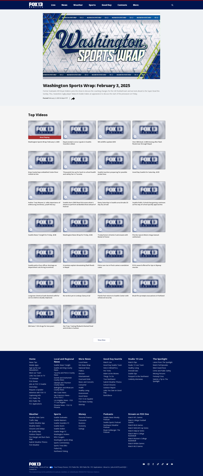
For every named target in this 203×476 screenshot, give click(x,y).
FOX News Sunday (86, 402)
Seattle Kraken (59, 429)
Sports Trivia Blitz (60, 445)
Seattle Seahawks (60, 417)
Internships (33, 387)
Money (82, 414)
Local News (83, 362)
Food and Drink (84, 379)
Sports (57, 414)
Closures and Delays (37, 429)
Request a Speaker (36, 390)
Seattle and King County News (63, 369)
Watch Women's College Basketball (137, 439)
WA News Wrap (84, 365)
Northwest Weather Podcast (110, 426)
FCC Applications (35, 404)
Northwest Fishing (61, 451)
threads (162, 464)
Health (81, 387)
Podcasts (108, 414)
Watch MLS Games (135, 446)
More (136, 5)
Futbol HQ (58, 448)
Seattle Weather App (37, 423)
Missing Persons (159, 373)
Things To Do (108, 376)
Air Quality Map (35, 431)
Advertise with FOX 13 (37, 392)
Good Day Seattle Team (112, 365)
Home (32, 358)
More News (85, 358)
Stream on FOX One (138, 414)
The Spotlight (160, 358)
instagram (148, 464)
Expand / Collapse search (172, 5)
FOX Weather (34, 445)
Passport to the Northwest (138, 376)
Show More (101, 340)
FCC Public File (34, 398)
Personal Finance (85, 417)
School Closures (109, 385)
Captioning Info (35, 395)
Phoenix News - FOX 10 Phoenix (63, 406)
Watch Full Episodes (160, 365)
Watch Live (107, 362)
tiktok (158, 464)
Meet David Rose (159, 368)
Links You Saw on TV (37, 376)
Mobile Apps (34, 365)
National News (84, 368)
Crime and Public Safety (162, 371)
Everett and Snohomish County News (63, 379)
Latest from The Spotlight (162, 362)
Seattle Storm (59, 426)
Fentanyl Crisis (158, 376)
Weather (33, 414)
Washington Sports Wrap (63, 440)
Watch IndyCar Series (136, 431)
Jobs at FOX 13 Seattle (37, 384)
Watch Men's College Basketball (136, 434)
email (172, 464)
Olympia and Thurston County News (62, 384)
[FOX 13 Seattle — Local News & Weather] (37, 5)
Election (82, 373)
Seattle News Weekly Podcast (111, 418)
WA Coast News (60, 392)
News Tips (33, 362)
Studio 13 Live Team (136, 365)
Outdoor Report (109, 387)
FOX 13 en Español (86, 399)
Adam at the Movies (111, 373)
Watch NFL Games (135, 417)
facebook (153, 464)
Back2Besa (107, 395)
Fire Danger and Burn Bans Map (39, 438)
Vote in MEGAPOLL (110, 368)
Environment (83, 393)
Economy (82, 426)
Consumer (82, 385)
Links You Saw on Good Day (112, 391)
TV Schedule (33, 378)
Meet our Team (35, 373)
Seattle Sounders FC (61, 423)
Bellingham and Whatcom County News (64, 388)
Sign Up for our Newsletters (35, 369)
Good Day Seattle (112, 358)
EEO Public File (34, 401)
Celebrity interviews (135, 379)
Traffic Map (33, 420)
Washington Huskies (61, 434)
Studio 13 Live (135, 358)
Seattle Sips (132, 373)
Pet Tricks (107, 371)
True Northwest (109, 379)
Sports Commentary (61, 443)
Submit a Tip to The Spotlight (160, 380)
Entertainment (84, 376)
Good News (83, 396)
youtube (144, 464)
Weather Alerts (34, 426)
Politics (81, 371)
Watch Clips (132, 362)
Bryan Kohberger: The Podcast (111, 431)
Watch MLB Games (135, 425)
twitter (167, 464)
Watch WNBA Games (136, 443)
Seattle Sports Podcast (112, 422)
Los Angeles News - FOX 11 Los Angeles (63, 401)
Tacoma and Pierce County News (64, 374)
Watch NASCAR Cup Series (138, 428)
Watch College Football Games (137, 421)
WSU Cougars (59, 437)
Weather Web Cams (36, 417)
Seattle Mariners (60, 420)
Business (82, 423)
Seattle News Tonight (62, 365)
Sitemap (82, 404)
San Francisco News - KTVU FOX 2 (62, 396)
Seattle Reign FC (60, 431)
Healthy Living (84, 390)
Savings (81, 429)
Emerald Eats (133, 371)
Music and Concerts (86, 382)
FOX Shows (33, 381)
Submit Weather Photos (112, 382)
